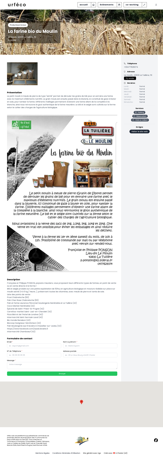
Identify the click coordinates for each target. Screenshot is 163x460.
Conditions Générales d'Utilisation (66, 453)
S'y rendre (12, 40)
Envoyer (62, 373)
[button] (81, 402)
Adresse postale (69, 351)
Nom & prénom (70, 342)
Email (10, 342)
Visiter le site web (139, 131)
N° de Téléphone (14, 351)
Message (11, 360)
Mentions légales (43, 453)
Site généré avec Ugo (92, 453)
